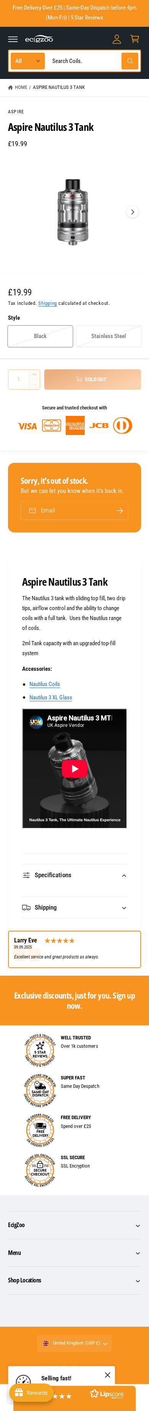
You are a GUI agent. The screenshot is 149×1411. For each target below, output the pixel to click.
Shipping (47, 303)
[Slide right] (132, 212)
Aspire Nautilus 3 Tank (59, 87)
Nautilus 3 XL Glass (50, 697)
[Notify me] (119, 510)
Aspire (16, 111)
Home (21, 87)
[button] (13, 39)
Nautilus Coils (44, 684)
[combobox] (93, 60)
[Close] (108, 1375)
